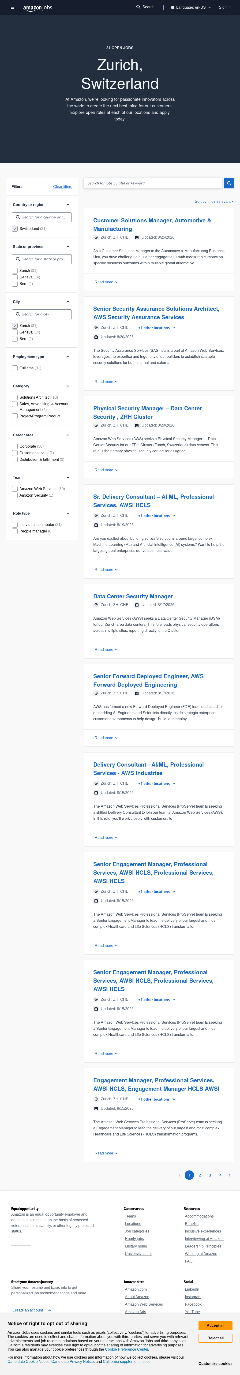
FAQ (188, 1261)
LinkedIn (192, 1289)
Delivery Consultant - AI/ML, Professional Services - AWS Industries (148, 768)
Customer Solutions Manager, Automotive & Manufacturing (151, 224)
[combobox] (42, 217)
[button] (159, 249)
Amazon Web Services (143, 1304)
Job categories (137, 1231)
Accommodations (199, 1216)
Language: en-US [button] (192, 7)
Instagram (193, 1297)
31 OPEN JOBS (120, 47)
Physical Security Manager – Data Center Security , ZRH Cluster (157, 412)
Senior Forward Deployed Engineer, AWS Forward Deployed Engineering (159, 680)
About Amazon (137, 1297)
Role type (21, 513)
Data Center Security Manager (132, 596)
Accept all (216, 1322)
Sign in (225, 7)
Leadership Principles (202, 1246)
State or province (28, 246)
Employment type (29, 357)
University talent (138, 1253)
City (16, 302)
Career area (23, 435)
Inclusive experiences (202, 1231)
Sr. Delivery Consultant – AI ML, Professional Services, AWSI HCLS (152, 500)
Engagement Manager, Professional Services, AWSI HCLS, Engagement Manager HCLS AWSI (154, 1084)
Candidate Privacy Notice (70, 1361)
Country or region (29, 204)
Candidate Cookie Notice (28, 1361)
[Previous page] (180, 1175)
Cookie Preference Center (125, 1348)
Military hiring (136, 1246)
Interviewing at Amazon (204, 1238)
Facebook (192, 1304)
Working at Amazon (201, 1253)
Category (21, 386)
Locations (133, 1223)
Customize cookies (215, 1363)
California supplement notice (123, 1361)
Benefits (192, 1223)
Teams (130, 1216)
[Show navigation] (12, 7)
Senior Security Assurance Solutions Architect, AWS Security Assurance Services (153, 312)
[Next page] (229, 1175)
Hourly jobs (134, 1238)
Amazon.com (135, 1289)
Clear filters (62, 186)
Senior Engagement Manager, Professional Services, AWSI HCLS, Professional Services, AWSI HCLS (158, 872)
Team (18, 477)
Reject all (216, 1335)
